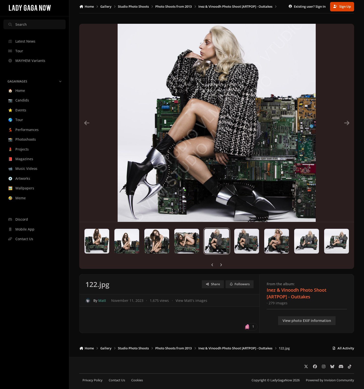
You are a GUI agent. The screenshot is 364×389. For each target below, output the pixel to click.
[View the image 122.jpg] (216, 241)
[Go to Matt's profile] (88, 300)
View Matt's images (191, 300)
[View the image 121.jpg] (186, 241)
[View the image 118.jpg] (96, 241)
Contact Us (117, 380)
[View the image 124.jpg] (276, 241)
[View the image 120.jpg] (156, 241)
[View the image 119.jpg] (126, 241)
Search (21, 24)
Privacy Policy (92, 380)
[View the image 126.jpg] (336, 241)
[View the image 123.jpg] (246, 241)
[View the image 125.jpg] (306, 241)
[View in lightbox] (217, 123)
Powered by (330, 380)
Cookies (137, 380)
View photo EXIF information (307, 320)
